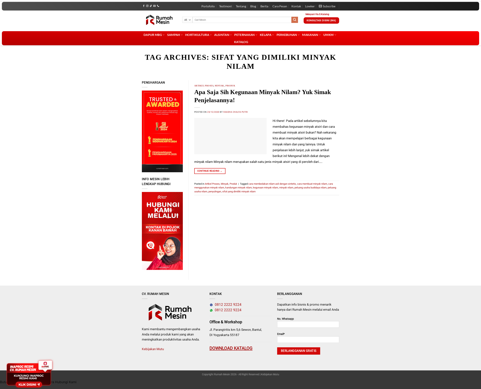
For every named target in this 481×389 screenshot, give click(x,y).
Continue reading (209, 171)
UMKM (328, 34)
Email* (281, 334)
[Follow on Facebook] (144, 6)
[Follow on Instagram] (147, 6)
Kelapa (265, 34)
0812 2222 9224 (227, 305)
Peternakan (244, 34)
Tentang (241, 6)
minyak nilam (286, 187)
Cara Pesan (279, 6)
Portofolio (208, 6)
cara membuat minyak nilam (312, 183)
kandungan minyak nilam (238, 187)
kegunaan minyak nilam (265, 187)
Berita (264, 6)
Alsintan (221, 34)
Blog (253, 6)
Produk (230, 86)
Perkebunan (287, 34)
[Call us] (158, 6)
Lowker (310, 6)
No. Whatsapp (285, 318)
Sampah (173, 34)
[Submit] (294, 20)
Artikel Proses (204, 86)
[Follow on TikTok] (151, 6)
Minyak (219, 86)
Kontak (296, 6)
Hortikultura (197, 34)
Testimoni (225, 6)
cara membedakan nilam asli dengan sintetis (272, 183)
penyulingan (214, 191)
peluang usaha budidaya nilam (310, 187)
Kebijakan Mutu (153, 349)
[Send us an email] (154, 6)
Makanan (310, 34)
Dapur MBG (153, 34)
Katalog (241, 42)
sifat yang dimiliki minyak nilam (239, 191)
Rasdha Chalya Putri (235, 112)
